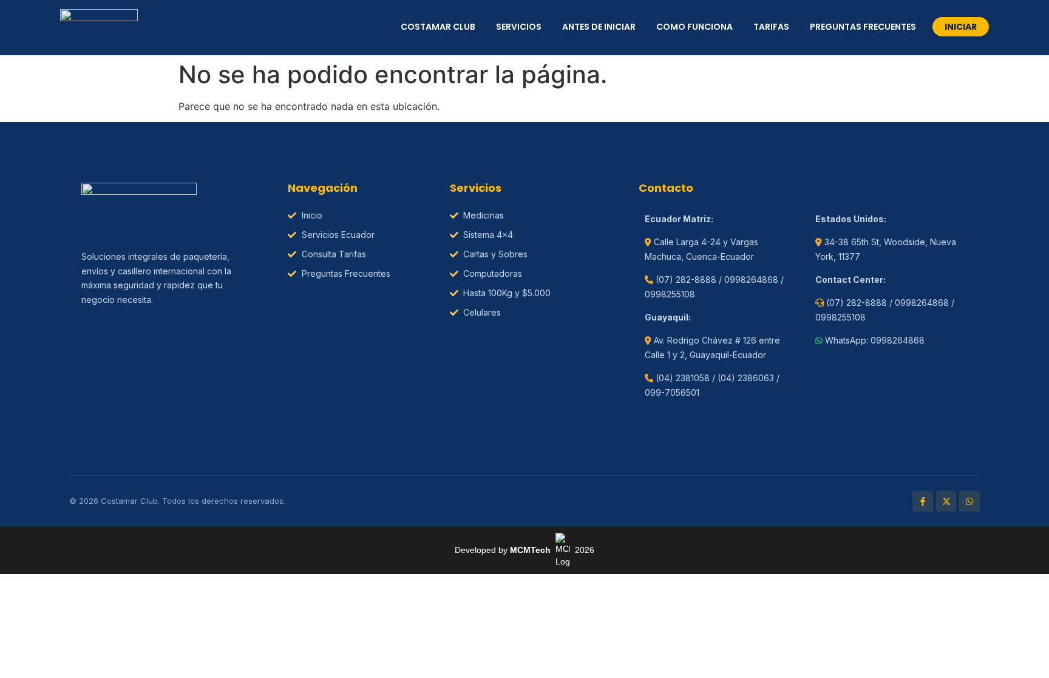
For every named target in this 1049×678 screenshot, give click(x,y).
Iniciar (961, 27)
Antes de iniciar (599, 27)
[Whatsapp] (969, 501)
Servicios (518, 27)
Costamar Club (438, 27)
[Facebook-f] (922, 501)
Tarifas (771, 27)
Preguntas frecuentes (863, 27)
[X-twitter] (946, 501)
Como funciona (694, 27)
